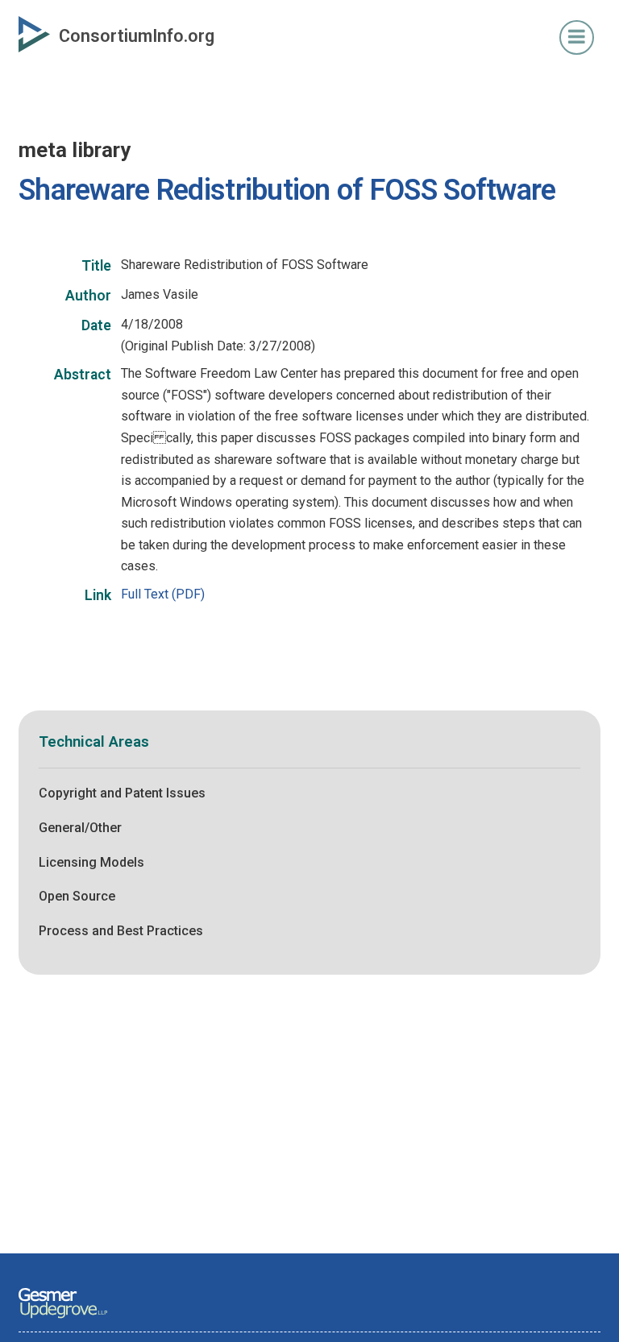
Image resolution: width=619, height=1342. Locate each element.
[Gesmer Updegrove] (63, 1320)
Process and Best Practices (121, 930)
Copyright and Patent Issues (122, 793)
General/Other (80, 827)
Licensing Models (91, 862)
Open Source (77, 896)
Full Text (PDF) (163, 594)
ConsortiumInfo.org (136, 36)
